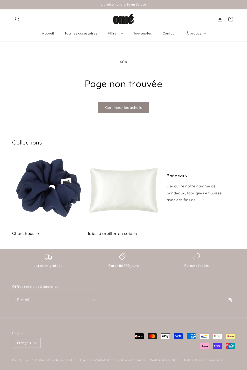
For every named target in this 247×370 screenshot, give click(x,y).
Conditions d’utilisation (131, 360)
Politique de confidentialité (94, 360)
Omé (26, 360)
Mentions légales (193, 360)
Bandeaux (177, 175)
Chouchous (23, 233)
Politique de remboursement (53, 360)
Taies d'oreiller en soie (109, 233)
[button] (17, 19)
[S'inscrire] (93, 299)
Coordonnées (218, 360)
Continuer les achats (123, 107)
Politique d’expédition (164, 360)
